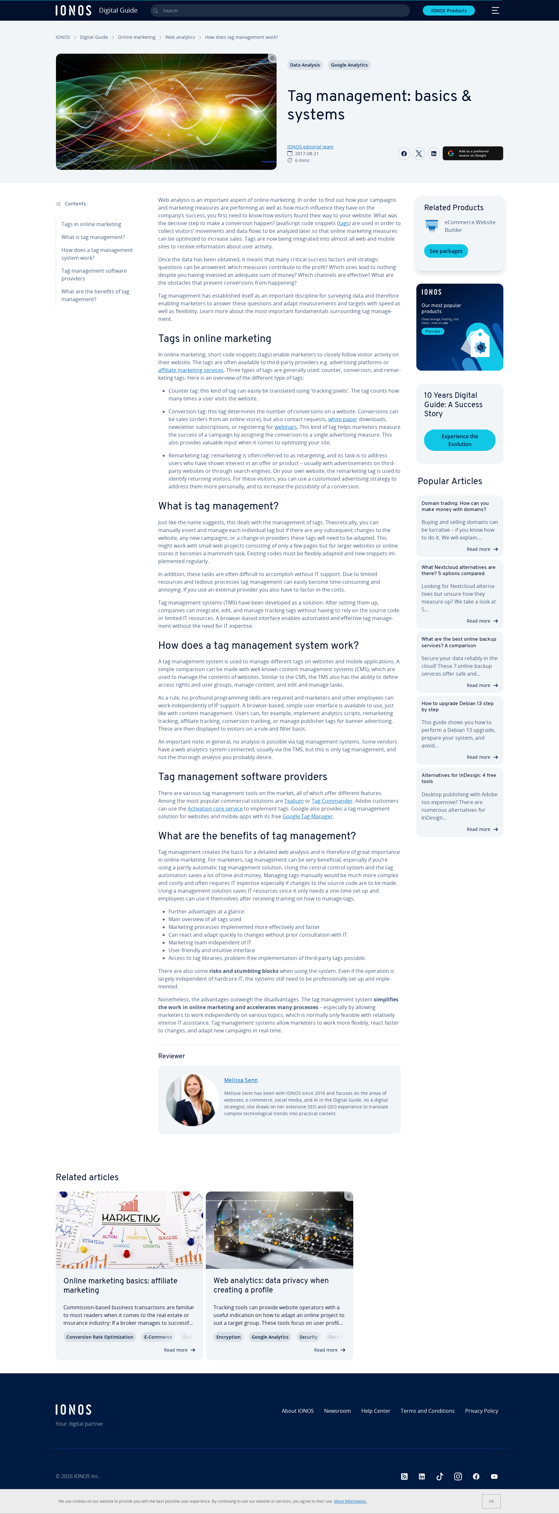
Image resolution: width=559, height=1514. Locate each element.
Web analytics (180, 37)
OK (491, 1501)
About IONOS (298, 1410)
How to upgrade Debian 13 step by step (458, 707)
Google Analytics (349, 65)
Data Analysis (305, 65)
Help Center (375, 1410)
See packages (446, 251)
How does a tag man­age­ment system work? (97, 253)
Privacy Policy (481, 1410)
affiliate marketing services (191, 370)
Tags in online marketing (91, 224)
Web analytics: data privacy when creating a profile (271, 1285)
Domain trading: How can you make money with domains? (455, 506)
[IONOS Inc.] (110, 1409)
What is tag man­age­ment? (93, 237)
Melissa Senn (241, 1081)
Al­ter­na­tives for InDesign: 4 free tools (459, 778)
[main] (279, 670)
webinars (286, 426)
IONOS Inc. (87, 1476)
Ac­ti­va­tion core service (215, 808)
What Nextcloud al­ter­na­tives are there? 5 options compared (459, 570)
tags (344, 223)
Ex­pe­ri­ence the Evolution (460, 440)
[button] (459, 327)
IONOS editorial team (310, 147)
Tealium (294, 800)
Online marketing (137, 37)
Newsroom (337, 1410)
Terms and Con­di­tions (428, 1410)
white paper (342, 419)
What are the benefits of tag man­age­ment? (95, 295)
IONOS (63, 37)
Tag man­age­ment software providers (94, 274)
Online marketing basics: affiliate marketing (120, 1286)
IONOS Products (449, 10)
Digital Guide (94, 37)
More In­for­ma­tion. (350, 1501)
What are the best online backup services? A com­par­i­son (459, 642)
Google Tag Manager (307, 816)
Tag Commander (332, 800)
